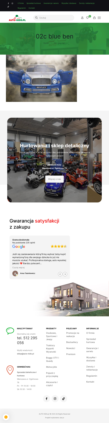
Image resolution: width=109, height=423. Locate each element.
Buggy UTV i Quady (52, 359)
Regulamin (22, 8)
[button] (65, 274)
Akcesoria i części (52, 384)
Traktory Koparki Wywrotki (51, 348)
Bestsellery (72, 342)
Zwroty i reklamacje (87, 3)
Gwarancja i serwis (51, 3)
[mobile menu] (99, 17)
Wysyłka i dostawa (68, 3)
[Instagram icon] (12, 3)
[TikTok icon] (8, 7)
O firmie (21, 3)
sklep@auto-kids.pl (25, 354)
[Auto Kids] (17, 17)
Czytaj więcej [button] (18, 267)
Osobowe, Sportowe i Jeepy (51, 336)
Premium (70, 354)
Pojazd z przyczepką (52, 375)
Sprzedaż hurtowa (34, 3)
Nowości (70, 348)
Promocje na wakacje (72, 335)
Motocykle (51, 367)
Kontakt (32, 8)
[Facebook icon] (8, 3)
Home (46, 43)
